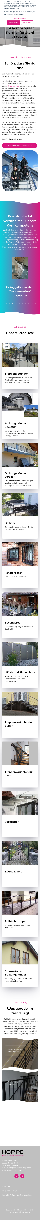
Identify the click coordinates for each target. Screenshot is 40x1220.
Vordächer (12, 821)
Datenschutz (15, 1212)
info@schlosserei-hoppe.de (19, 1168)
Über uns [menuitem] (6, 1187)
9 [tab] (31, 303)
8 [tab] (28, 303)
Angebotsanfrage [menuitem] (9, 1191)
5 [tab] (18, 303)
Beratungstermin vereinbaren (20, 146)
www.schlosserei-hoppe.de (13, 1170)
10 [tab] (34, 303)
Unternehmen (13, 86)
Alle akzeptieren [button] (13, 22)
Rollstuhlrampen (16, 921)
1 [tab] (6, 303)
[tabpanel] (20, 278)
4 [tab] (15, 303)
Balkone (10, 523)
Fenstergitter (13, 572)
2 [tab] (9, 303)
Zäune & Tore (13, 871)
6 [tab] (22, 303)
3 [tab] (12, 303)
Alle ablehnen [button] (27, 22)
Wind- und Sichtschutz (20, 672)
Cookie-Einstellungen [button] (20, 18)
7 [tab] (25, 303)
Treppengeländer (16, 373)
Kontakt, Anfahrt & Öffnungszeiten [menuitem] (17, 1195)
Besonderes (12, 622)
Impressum (25, 1212)
